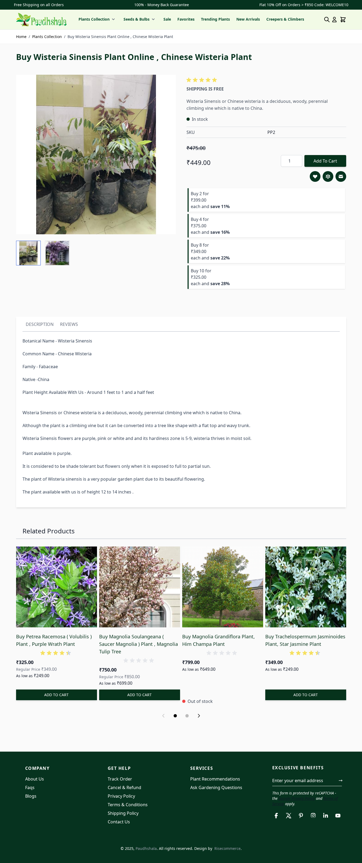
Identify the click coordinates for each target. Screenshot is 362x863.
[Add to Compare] (328, 176)
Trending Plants (215, 19)
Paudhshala (146, 848)
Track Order (120, 779)
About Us (34, 779)
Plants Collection (94, 19)
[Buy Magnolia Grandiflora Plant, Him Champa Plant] (222, 587)
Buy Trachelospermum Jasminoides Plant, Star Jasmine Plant (305, 640)
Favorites (186, 19)
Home (21, 36)
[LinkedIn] (326, 815)
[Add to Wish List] (315, 176)
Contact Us (119, 822)
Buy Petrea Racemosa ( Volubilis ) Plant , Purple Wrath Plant (54, 640)
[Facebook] (276, 815)
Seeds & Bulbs (137, 19)
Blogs (30, 796)
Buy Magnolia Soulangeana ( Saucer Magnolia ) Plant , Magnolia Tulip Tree (138, 644)
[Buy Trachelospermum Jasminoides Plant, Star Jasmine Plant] (305, 587)
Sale (167, 19)
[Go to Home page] (41, 19)
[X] (289, 815)
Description (40, 324)
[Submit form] (340, 780)
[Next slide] (199, 716)
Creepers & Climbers (285, 19)
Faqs (30, 787)
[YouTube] (338, 815)
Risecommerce (227, 848)
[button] (202, 80)
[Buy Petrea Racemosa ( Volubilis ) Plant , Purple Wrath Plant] (56, 587)
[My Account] (334, 19)
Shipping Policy (123, 813)
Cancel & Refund (124, 787)
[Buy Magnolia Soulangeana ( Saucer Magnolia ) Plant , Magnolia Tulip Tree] (139, 587)
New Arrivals (248, 19)
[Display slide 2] (187, 716)
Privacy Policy (121, 796)
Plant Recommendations (215, 779)
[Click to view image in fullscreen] (96, 154)
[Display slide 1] (175, 716)
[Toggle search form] (327, 19)
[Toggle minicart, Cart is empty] (343, 19)
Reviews (69, 324)
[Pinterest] (301, 815)
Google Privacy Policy (297, 798)
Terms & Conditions (128, 805)
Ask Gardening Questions (216, 787)
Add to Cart (325, 161)
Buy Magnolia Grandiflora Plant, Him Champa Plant (218, 640)
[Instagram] (313, 815)
